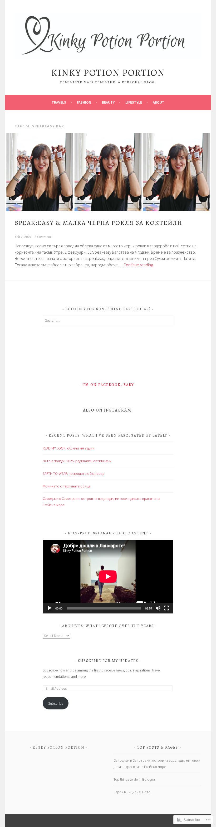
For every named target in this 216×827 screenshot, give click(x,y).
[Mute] (158, 608)
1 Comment (42, 237)
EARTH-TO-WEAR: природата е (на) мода (73, 473)
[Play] (49, 608)
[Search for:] (108, 320)
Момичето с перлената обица (66, 486)
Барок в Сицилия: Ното (132, 792)
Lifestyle (133, 102)
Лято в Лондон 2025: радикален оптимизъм (77, 460)
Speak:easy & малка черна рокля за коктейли (98, 223)
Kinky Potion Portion (108, 72)
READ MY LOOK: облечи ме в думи (69, 448)
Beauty (108, 102)
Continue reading (138, 264)
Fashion (84, 102)
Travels (59, 102)
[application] (108, 576)
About (158, 102)
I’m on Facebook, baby (108, 384)
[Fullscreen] (166, 608)
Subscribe (55, 703)
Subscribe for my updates (108, 660)
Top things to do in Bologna (134, 779)
